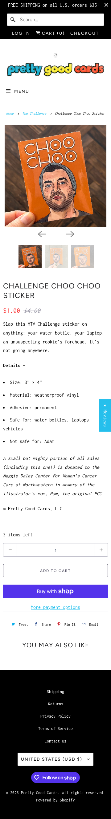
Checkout (84, 33)
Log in (21, 33)
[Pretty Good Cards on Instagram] (55, 55)
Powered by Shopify (55, 800)
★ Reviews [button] (105, 415)
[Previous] (41, 233)
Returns (55, 704)
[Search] (13, 20)
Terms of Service (55, 728)
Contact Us (55, 741)
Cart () (52, 33)
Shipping (55, 691)
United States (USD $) (52, 759)
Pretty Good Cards (39, 793)
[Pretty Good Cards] (55, 69)
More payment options (55, 607)
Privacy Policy (55, 716)
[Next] (69, 233)
